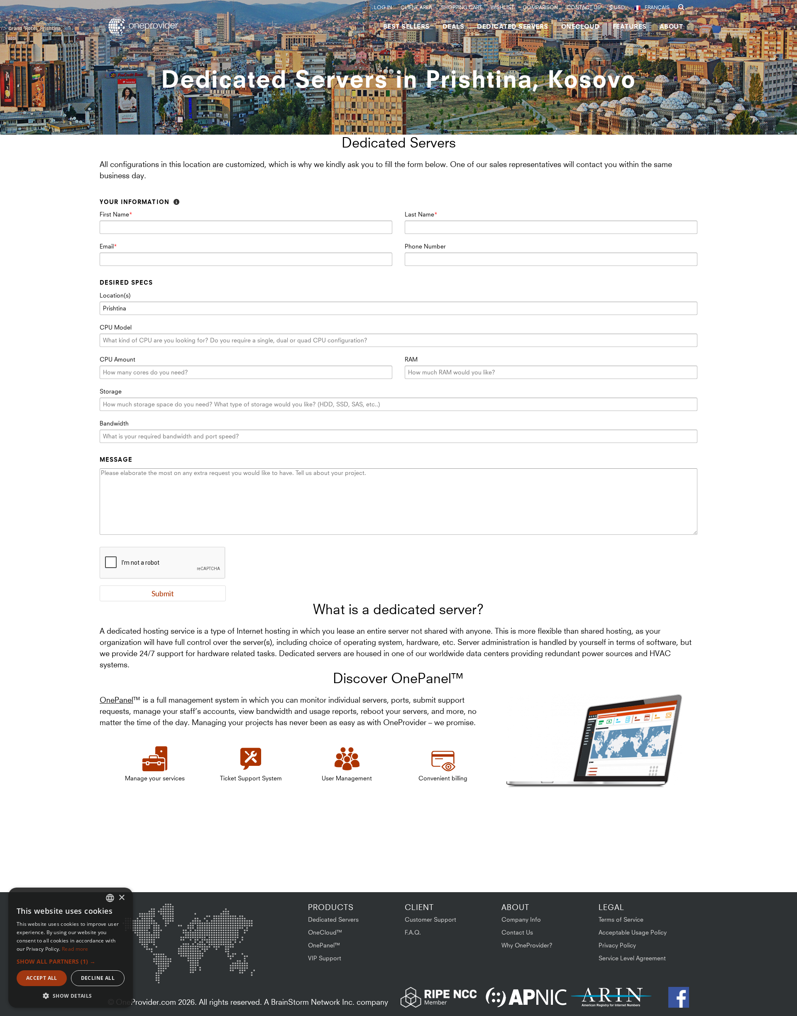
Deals (454, 26)
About (671, 26)
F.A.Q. (413, 932)
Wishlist (502, 7)
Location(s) (115, 295)
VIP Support (324, 958)
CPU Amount (117, 359)
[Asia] (230, 925)
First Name (114, 214)
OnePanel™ (324, 945)
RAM (411, 359)
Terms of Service (621, 919)
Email (107, 246)
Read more (75, 948)
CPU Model (116, 327)
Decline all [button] (98, 978)
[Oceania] (242, 967)
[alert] (70, 948)
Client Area (416, 7)
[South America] (144, 969)
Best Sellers (406, 26)
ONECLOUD (580, 26)
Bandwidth (114, 423)
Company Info (521, 919)
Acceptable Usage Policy (633, 932)
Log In (383, 7)
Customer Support (430, 919)
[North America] (144, 926)
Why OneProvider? (527, 945)
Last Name (419, 214)
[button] (71, 961)
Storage (111, 391)
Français (657, 7)
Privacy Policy (617, 945)
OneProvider (145, 26)
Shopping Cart (461, 7)
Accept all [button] (41, 978)
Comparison (540, 7)
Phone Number (425, 246)
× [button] (121, 898)
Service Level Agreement (632, 958)
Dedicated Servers (512, 26)
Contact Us (584, 7)
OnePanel (116, 699)
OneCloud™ (325, 932)
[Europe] (188, 922)
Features (630, 26)
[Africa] (194, 963)
